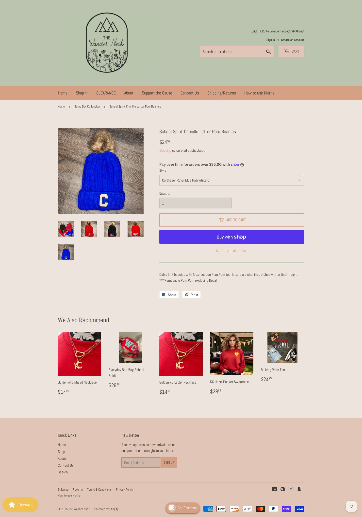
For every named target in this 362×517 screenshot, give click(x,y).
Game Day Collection (87, 106)
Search (63, 472)
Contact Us (190, 93)
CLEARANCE (106, 93)
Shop (80, 93)
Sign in (270, 40)
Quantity (164, 193)
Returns (78, 489)
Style (162, 170)
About (128, 93)
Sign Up (169, 462)
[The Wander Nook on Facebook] (274, 489)
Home (62, 93)
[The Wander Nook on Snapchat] (299, 489)
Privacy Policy (124, 489)
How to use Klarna (259, 93)
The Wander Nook (79, 509)
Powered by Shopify (106, 509)
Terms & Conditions (99, 489)
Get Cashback (187, 507)
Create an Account (292, 40)
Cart (295, 51)
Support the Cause (157, 93)
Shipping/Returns (221, 93)
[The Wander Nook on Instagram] (291, 489)
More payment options (231, 250)
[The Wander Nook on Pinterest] (282, 489)
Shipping (165, 150)
